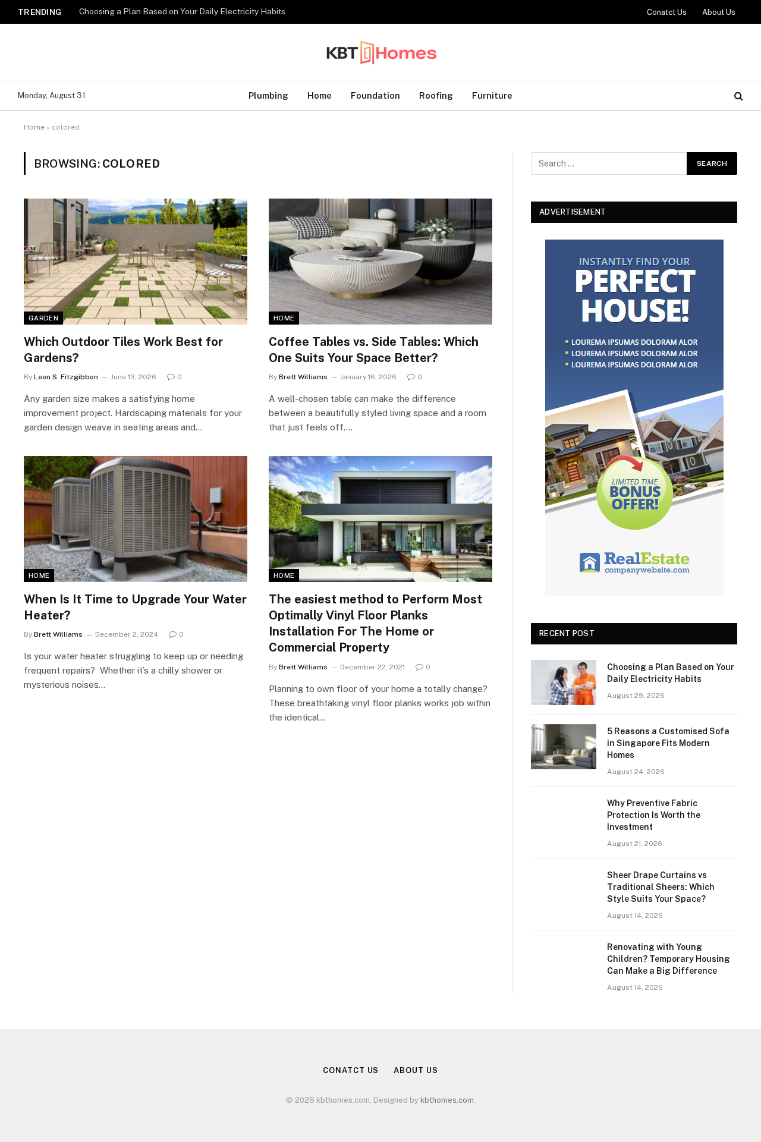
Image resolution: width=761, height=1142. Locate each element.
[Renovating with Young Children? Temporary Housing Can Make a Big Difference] (563, 962)
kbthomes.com (447, 1100)
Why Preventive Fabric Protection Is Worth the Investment (653, 815)
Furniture (492, 95)
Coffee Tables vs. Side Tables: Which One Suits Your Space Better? (374, 350)
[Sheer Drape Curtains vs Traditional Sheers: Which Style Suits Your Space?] (563, 890)
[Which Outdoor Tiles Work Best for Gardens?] (135, 262)
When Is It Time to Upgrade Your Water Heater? (135, 607)
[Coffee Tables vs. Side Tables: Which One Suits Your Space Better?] (380, 262)
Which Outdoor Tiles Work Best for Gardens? (123, 350)
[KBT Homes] (380, 52)
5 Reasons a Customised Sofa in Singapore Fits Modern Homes (197, 11)
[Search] (737, 96)
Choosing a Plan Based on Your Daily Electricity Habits (670, 673)
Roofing (436, 95)
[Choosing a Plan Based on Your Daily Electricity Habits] (563, 682)
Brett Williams (303, 377)
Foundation (375, 95)
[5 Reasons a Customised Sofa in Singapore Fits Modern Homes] (563, 746)
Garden (43, 318)
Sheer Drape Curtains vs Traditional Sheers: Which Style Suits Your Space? (661, 887)
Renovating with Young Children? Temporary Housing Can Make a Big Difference (668, 959)
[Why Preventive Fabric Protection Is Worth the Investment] (563, 818)
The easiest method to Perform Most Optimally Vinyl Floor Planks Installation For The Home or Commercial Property (375, 623)
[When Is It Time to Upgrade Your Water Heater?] (135, 519)
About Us (718, 12)
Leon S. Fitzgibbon (66, 377)
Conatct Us (667, 12)
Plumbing (268, 95)
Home (319, 95)
